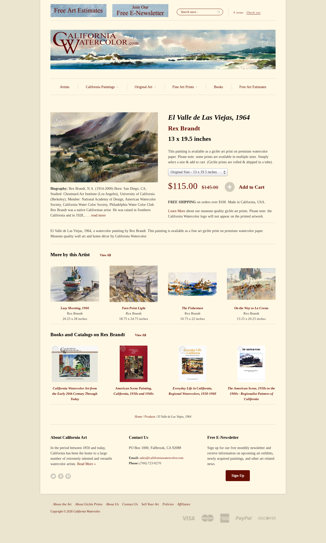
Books (218, 87)
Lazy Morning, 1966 (75, 308)
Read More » (86, 464)
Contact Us (130, 504)
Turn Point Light (133, 308)
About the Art (62, 504)
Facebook (61, 476)
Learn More (176, 211)
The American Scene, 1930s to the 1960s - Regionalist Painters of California (251, 393)
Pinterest (68, 476)
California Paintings (101, 87)
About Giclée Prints (88, 504)
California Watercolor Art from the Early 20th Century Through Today (74, 393)
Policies (168, 504)
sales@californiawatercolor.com (161, 458)
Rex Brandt (184, 128)
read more (98, 215)
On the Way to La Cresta (251, 308)
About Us (112, 504)
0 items (238, 12)
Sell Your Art (150, 504)
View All (105, 255)
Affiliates (183, 504)
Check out (254, 12)
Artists (64, 87)
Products (149, 416)
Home (138, 416)
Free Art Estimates (252, 87)
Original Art (144, 87)
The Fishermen (192, 308)
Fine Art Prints (183, 87)
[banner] (163, 49)
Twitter (53, 476)
